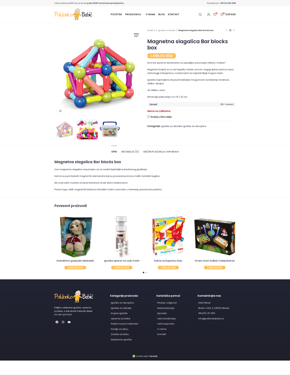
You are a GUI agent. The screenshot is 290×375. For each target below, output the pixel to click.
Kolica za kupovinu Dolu (168, 260)
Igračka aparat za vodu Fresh (121, 260)
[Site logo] (73, 14)
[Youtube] (69, 322)
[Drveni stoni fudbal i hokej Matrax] (215, 237)
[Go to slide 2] (146, 272)
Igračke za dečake (166, 30)
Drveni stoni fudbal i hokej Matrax (215, 260)
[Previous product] (226, 30)
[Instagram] (63, 322)
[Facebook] (57, 322)
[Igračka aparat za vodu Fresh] (122, 237)
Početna (151, 30)
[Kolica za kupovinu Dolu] (168, 237)
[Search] (200, 14)
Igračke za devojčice (194, 126)
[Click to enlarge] (60, 111)
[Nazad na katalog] (230, 30)
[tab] (114, 150)
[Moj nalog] (209, 14)
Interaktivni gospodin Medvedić (75, 260)
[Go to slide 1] (143, 272)
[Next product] (234, 30)
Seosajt (153, 356)
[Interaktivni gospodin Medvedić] (75, 237)
